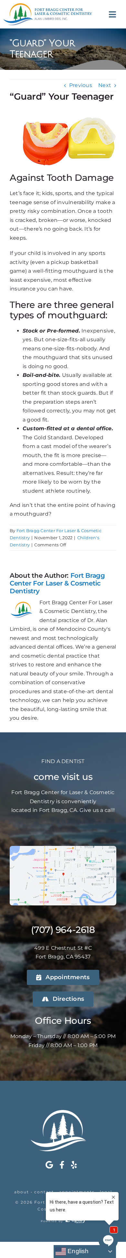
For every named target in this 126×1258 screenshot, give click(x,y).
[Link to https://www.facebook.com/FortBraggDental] (61, 1165)
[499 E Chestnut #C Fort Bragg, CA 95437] (63, 848)
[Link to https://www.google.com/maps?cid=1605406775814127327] (49, 1165)
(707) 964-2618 (63, 929)
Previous (80, 85)
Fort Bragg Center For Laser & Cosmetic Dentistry (57, 583)
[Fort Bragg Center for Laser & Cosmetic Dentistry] (47, 6)
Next (104, 85)
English (77, 1251)
